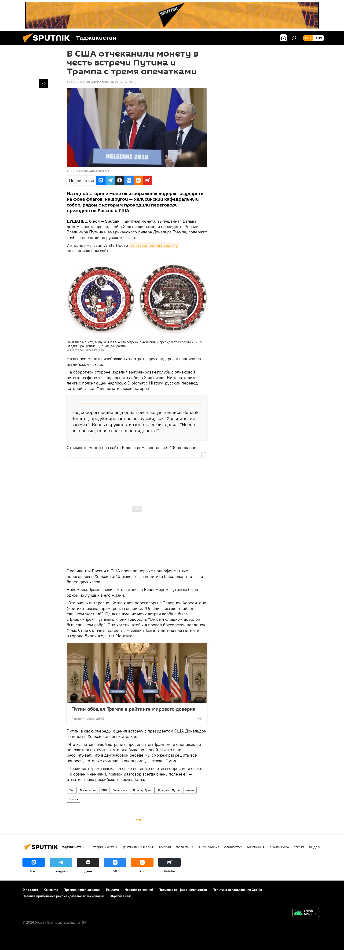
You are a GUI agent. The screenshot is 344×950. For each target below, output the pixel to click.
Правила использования (82, 890)
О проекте (30, 890)
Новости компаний (138, 890)
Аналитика (279, 847)
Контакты (51, 890)
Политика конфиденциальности (183, 890)
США (104, 790)
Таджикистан (105, 847)
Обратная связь (121, 896)
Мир (71, 790)
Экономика (209, 847)
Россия (73, 799)
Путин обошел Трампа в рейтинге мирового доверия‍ (133, 709)
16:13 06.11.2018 (78, 82)
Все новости (88, 790)
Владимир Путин (169, 790)
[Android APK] (306, 913)
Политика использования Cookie (237, 890)
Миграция (256, 847)
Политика (185, 847)
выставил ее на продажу (154, 245)
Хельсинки (120, 790)
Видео (314, 847)
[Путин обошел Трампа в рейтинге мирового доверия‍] (137, 673)
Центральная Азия (137, 847)
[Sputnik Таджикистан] (48, 44)
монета (189, 790)
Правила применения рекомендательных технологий (63, 896)
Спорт (299, 847)
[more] (200, 718)
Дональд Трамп (143, 790)
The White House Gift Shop (87, 350)
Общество (233, 847)
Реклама (112, 890)
